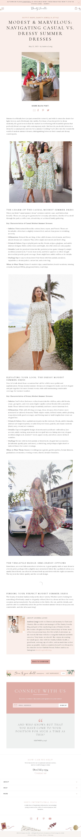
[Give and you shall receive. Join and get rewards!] (40, 673)
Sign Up (63, 705)
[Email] (34, 110)
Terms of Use (42, 835)
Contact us (40, 773)
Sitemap (50, 835)
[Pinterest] (43, 110)
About (6, 782)
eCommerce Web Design (51, 833)
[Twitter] (48, 110)
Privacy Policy (32, 835)
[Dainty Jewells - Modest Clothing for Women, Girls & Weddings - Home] (39, 8)
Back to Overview (40, 661)
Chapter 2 (26, 1)
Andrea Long (47, 46)
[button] (2, 8)
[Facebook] (38, 110)
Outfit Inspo (29, 17)
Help (6, 788)
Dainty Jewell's (44, 17)
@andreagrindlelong (43, 650)
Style (56, 17)
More (6, 793)
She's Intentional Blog (40, 802)
